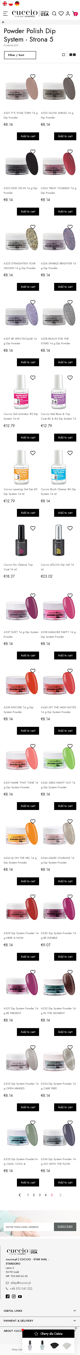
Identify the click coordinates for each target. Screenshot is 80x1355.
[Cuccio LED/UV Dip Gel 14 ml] (58, 541)
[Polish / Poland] (11, 3)
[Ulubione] (61, 13)
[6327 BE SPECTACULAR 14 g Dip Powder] (21, 315)
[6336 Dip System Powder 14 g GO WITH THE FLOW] (58, 1135)
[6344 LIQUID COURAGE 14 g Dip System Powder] (58, 834)
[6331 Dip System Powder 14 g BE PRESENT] (21, 985)
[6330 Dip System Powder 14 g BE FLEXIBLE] (58, 909)
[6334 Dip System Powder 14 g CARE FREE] (58, 1060)
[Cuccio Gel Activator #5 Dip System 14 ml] (21, 390)
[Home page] (31, 13)
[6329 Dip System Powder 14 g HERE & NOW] (21, 909)
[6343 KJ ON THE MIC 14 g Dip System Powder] (21, 834)
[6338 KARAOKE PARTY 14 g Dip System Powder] (58, 608)
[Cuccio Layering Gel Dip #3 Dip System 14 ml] (21, 466)
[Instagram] (14, 1297)
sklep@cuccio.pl (21, 1283)
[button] (5, 13)
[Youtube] (20, 1297)
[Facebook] (7, 1297)
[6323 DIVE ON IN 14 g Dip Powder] (21, 164)
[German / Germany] (17, 3)
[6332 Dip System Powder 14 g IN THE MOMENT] (58, 985)
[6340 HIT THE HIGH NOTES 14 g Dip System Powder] (58, 684)
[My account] (68, 13)
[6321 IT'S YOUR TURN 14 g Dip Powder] (21, 89)
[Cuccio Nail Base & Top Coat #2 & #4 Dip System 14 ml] (58, 390)
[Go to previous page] (19, 1195)
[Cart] (74, 13)
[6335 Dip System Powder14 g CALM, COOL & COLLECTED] (21, 1135)
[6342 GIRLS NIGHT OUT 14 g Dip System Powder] (58, 759)
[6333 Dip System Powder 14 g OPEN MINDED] (21, 1060)
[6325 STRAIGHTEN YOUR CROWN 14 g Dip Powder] (21, 240)
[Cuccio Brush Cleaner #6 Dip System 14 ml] (58, 466)
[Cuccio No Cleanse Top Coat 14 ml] (21, 541)
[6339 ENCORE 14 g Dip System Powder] (21, 684)
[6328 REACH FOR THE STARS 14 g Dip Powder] (58, 315)
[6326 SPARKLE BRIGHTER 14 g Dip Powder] (58, 240)
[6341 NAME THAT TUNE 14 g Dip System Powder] (21, 759)
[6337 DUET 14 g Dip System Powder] (21, 608)
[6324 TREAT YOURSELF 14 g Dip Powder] (58, 164)
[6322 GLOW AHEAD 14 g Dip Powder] (58, 89)
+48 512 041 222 (21, 1288)
